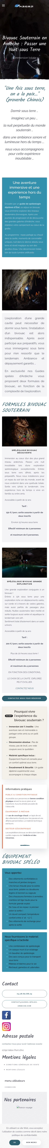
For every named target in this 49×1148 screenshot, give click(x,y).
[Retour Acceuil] (24, 5)
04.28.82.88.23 (24, 994)
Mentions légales (15, 1070)
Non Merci (31, 1142)
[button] (3, 5)
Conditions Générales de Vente (22, 1065)
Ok (14, 1142)
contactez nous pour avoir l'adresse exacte (22, 1044)
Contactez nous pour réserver (24, 698)
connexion (10, 1087)
